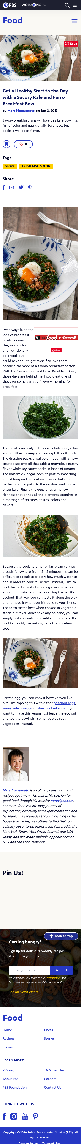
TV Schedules (54, 1070)
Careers (50, 1079)
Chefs (48, 1030)
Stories (49, 1038)
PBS (9, 5)
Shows (8, 1047)
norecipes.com (62, 801)
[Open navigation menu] (74, 5)
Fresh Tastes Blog (36, 166)
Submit (61, 970)
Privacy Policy (53, 977)
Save (58, 350)
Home (7, 1030)
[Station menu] (44, 5)
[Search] (67, 5)
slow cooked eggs (51, 708)
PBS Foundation (15, 1087)
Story (10, 166)
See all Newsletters (23, 992)
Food (13, 21)
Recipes (8, 1038)
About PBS (10, 1079)
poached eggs (64, 703)
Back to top (64, 936)
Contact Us (52, 1087)
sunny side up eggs (17, 708)
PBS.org (8, 1070)
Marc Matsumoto (21, 111)
